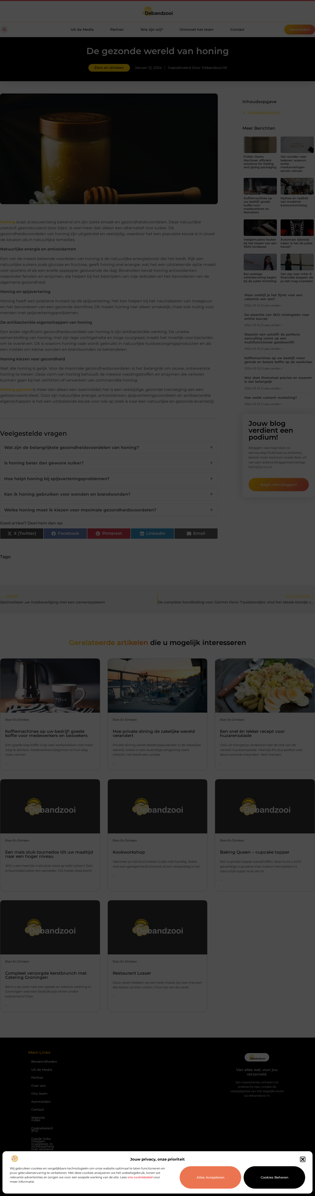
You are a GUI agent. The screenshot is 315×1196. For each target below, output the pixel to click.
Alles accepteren (210, 1177)
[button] (302, 1159)
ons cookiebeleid (140, 1177)
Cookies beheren (274, 1177)
